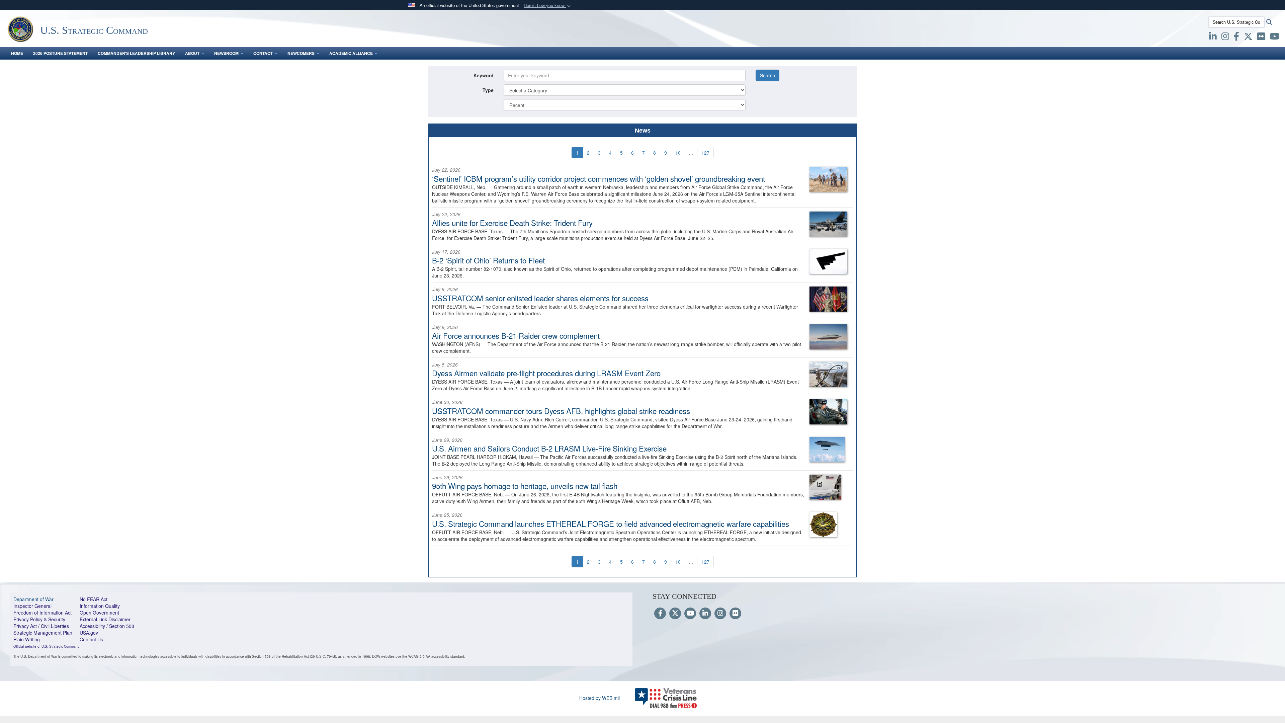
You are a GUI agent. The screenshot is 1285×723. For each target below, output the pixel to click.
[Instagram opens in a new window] (1225, 37)
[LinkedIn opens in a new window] (1213, 37)
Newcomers (301, 53)
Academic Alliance (351, 53)
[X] (1248, 37)
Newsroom (226, 53)
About (192, 53)
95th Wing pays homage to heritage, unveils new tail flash (524, 485)
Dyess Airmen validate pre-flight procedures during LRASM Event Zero (546, 373)
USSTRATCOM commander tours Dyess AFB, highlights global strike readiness (561, 410)
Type (488, 90)
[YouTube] (690, 613)
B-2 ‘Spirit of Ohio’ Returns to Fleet (488, 260)
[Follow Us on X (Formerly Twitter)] (675, 613)
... (691, 152)
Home (17, 53)
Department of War (33, 599)
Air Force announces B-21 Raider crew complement (516, 335)
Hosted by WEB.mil (599, 698)
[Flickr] (735, 613)
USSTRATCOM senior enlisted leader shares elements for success (540, 298)
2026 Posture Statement (60, 53)
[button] (548, 5)
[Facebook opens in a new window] (1236, 37)
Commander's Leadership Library (136, 53)
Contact (263, 53)
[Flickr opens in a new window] (1261, 37)
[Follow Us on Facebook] (660, 613)
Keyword (484, 75)
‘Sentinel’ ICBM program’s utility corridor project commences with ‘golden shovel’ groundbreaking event (598, 178)
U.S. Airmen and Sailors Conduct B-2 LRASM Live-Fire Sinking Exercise (549, 448)
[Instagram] (720, 613)
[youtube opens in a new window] (1274, 37)
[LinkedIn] (705, 613)
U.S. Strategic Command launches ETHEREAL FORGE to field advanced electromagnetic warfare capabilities (610, 523)
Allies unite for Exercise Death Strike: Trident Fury (512, 222)
